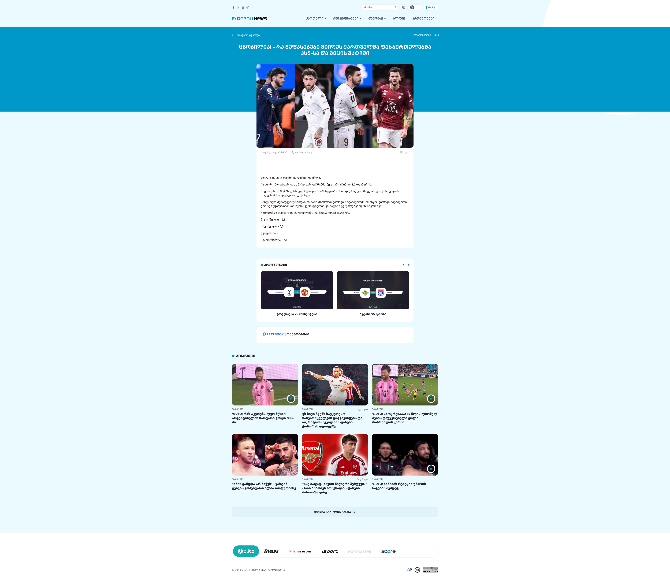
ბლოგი (399, 62)
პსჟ (436, 78)
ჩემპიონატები (346, 62)
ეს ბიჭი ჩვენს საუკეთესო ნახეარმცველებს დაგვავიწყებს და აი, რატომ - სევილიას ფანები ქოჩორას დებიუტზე (332, 463)
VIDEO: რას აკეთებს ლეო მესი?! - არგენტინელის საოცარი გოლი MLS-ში (263, 461)
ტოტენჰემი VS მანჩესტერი (297, 357)
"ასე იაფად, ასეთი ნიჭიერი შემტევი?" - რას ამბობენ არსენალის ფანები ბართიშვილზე (334, 531)
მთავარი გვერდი (248, 78)
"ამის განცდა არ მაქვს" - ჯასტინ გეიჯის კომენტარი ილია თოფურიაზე (264, 529)
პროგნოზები (423, 62)
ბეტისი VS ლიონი (373, 357)
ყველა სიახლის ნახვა (333, 556)
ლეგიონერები (422, 78)
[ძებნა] (395, 51)
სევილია (363, 452)
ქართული (315, 62)
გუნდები (376, 62)
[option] (297, 336)
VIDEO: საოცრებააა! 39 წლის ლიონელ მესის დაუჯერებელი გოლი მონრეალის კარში (404, 461)
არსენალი (362, 522)
